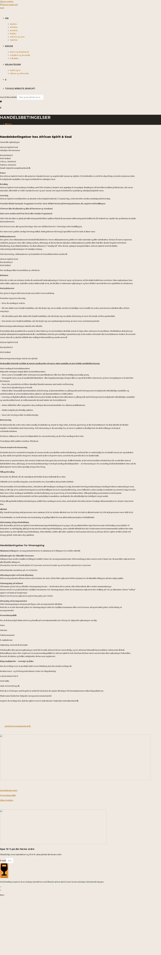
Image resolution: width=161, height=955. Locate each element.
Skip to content (6, 1)
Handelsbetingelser (8, 790)
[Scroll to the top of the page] (1, 887)
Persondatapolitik (8, 795)
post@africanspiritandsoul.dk (18, 726)
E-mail (3, 860)
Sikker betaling (6, 800)
